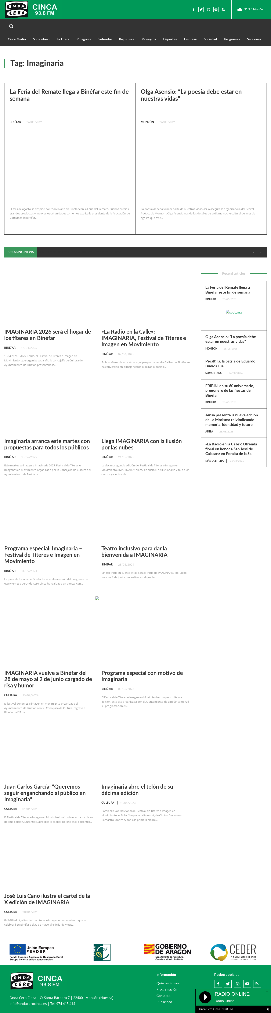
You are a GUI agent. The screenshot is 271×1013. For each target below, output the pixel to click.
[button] (135, 26)
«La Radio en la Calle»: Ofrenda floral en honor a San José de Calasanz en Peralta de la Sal (231, 449)
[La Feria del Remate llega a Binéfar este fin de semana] (69, 165)
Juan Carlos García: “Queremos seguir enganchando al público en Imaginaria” (45, 793)
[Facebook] (193, 9)
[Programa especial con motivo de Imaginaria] (145, 638)
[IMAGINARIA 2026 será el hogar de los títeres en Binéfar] (48, 297)
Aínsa (209, 431)
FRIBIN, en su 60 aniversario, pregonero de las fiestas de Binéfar (229, 390)
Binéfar (15, 122)
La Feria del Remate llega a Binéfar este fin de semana (80, 252)
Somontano (213, 373)
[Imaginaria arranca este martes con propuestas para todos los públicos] (48, 406)
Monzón (147, 122)
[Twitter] (201, 9)
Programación (166, 989)
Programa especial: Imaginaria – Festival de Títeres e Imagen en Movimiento (43, 555)
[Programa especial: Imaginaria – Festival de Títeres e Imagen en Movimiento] (48, 513)
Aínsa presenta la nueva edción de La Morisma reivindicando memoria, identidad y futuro (231, 420)
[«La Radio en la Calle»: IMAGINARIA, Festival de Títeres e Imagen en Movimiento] (145, 297)
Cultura (10, 695)
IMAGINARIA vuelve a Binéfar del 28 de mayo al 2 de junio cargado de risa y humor (48, 679)
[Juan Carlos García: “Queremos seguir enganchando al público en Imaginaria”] (48, 752)
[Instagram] (208, 9)
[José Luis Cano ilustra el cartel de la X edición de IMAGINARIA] (48, 861)
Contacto (163, 996)
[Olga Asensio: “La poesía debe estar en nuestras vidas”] (200, 165)
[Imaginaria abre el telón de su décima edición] (145, 752)
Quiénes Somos (168, 983)
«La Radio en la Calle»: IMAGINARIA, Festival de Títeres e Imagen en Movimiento (143, 338)
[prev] (253, 252)
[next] (260, 252)
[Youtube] (216, 9)
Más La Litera (214, 461)
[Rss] (223, 9)
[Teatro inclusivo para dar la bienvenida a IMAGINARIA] (145, 513)
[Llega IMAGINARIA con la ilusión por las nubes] (145, 406)
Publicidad (164, 1002)
